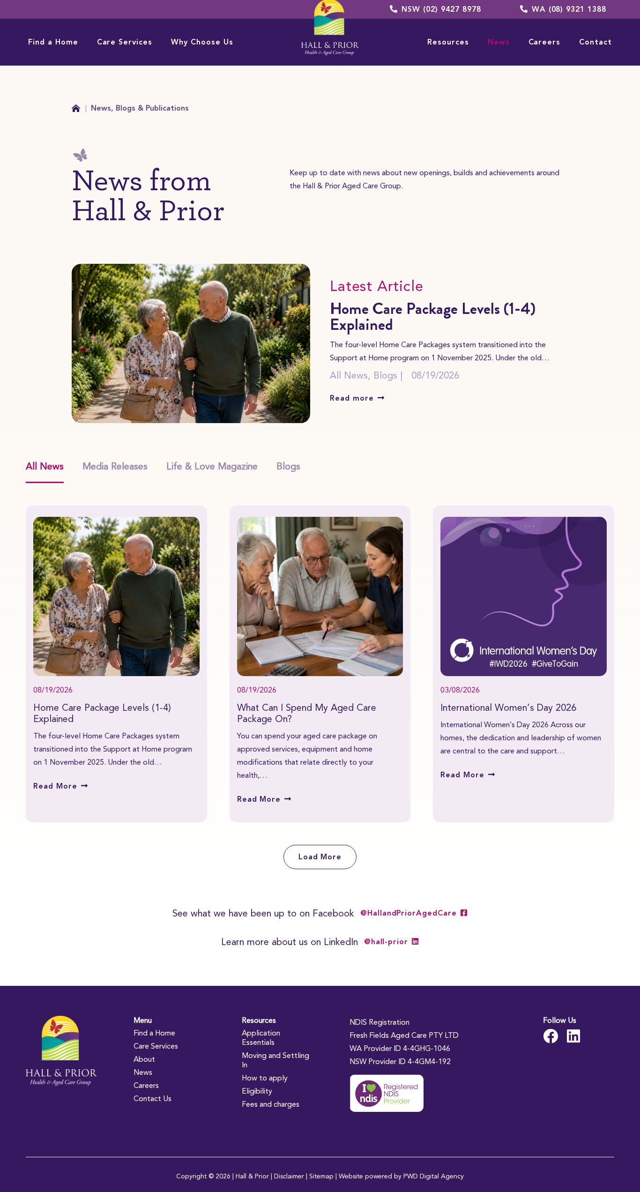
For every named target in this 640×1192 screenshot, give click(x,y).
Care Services (156, 1046)
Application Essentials (261, 1037)
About (144, 1059)
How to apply (265, 1077)
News (143, 1072)
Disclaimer (289, 1176)
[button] (85, 41)
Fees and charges (270, 1104)
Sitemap (321, 1176)
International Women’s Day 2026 (508, 707)
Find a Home (154, 1032)
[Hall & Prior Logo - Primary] (61, 1051)
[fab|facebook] (550, 1035)
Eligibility (257, 1091)
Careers (146, 1085)
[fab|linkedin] (573, 1035)
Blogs (385, 375)
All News (349, 375)
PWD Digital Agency (433, 1176)
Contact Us (152, 1098)
